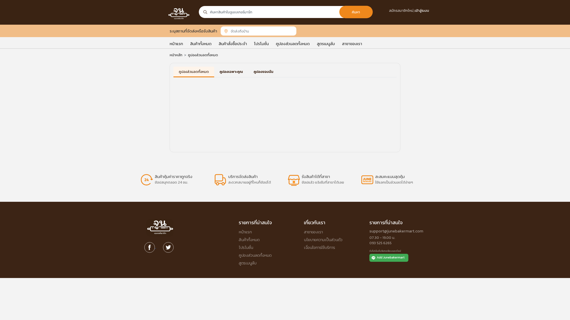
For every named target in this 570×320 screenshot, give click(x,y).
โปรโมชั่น (261, 44)
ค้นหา (356, 12)
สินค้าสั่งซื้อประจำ (233, 44)
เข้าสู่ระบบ (422, 10)
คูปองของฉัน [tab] (263, 71)
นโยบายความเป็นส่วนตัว (323, 240)
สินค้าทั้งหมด (201, 44)
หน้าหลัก (176, 55)
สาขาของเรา (352, 44)
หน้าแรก (176, 44)
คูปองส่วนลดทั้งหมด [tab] (194, 71)
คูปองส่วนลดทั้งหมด (293, 44)
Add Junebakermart (391, 257)
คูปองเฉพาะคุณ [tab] (231, 71)
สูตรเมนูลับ (326, 44)
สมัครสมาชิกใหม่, (401, 10)
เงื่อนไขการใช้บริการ (319, 247)
